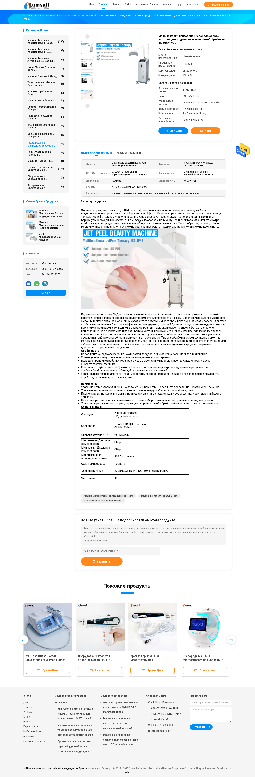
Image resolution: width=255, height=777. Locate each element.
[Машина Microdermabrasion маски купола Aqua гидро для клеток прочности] (152, 627)
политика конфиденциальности (35, 738)
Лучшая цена (173, 130)
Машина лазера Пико (45, 161)
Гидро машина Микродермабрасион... (45, 144)
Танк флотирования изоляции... (45, 153)
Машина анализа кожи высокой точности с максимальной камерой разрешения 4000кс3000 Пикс (120, 724)
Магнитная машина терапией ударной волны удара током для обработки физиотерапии (75, 730)
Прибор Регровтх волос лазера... (45, 108)
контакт (45, 292)
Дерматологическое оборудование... (45, 168)
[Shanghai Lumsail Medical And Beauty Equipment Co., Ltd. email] (28, 283)
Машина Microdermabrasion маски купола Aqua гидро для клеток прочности (150, 659)
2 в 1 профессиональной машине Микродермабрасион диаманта (51, 237)
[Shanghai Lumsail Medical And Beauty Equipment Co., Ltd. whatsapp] (37, 283)
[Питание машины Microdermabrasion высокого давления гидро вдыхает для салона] (48, 627)
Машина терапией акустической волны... (45, 59)
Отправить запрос (218, 4)
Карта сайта (30, 726)
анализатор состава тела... (45, 93)
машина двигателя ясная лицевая (159, 496)
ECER (127, 771)
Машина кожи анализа (45, 100)
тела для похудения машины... (45, 117)
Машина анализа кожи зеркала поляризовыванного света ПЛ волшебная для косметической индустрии (120, 740)
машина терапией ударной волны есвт (71, 699)
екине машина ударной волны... (45, 68)
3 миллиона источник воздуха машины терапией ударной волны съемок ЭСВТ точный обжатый (75, 714)
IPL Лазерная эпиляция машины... (45, 126)
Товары (27, 707)
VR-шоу (27, 712)
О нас (26, 716)
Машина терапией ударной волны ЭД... (45, 50)
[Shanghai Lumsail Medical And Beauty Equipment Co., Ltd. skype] (45, 283)
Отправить (102, 561)
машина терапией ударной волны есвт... (45, 41)
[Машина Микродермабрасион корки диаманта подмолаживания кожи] (31, 226)
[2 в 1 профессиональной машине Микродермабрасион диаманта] (31, 237)
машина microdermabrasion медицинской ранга (108, 496)
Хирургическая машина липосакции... (45, 84)
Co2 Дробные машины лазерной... (45, 135)
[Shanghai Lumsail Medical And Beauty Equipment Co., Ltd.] (37, 5)
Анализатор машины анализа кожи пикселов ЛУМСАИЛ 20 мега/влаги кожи (120, 707)
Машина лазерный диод (45, 76)
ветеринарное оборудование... (45, 186)
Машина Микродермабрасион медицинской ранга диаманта (51, 213)
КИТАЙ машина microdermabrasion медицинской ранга (55, 768)
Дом (26, 702)
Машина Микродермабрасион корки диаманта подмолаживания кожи (51, 225)
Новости (28, 721)
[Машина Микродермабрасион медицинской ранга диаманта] (31, 214)
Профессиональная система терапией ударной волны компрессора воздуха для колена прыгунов (74, 747)
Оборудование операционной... (45, 177)
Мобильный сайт (33, 731)
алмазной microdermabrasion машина (103, 500)
